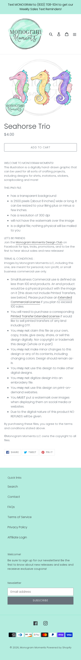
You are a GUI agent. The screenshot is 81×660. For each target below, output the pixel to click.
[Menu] (75, 34)
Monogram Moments (33, 647)
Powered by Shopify (59, 647)
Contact (14, 497)
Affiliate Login (17, 537)
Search (13, 486)
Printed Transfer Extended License (35, 316)
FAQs (11, 507)
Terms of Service (20, 517)
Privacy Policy (17, 527)
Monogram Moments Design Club (39, 242)
